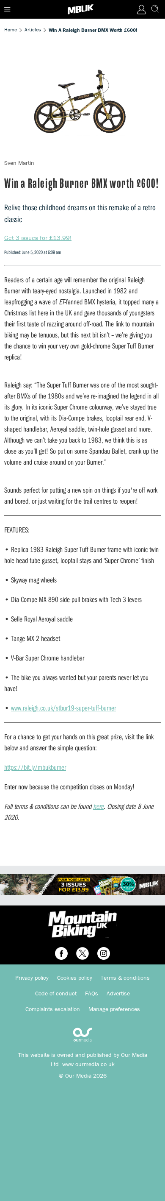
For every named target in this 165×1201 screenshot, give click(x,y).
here (98, 806)
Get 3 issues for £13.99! (38, 238)
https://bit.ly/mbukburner (35, 767)
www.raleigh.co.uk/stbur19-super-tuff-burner (63, 708)
